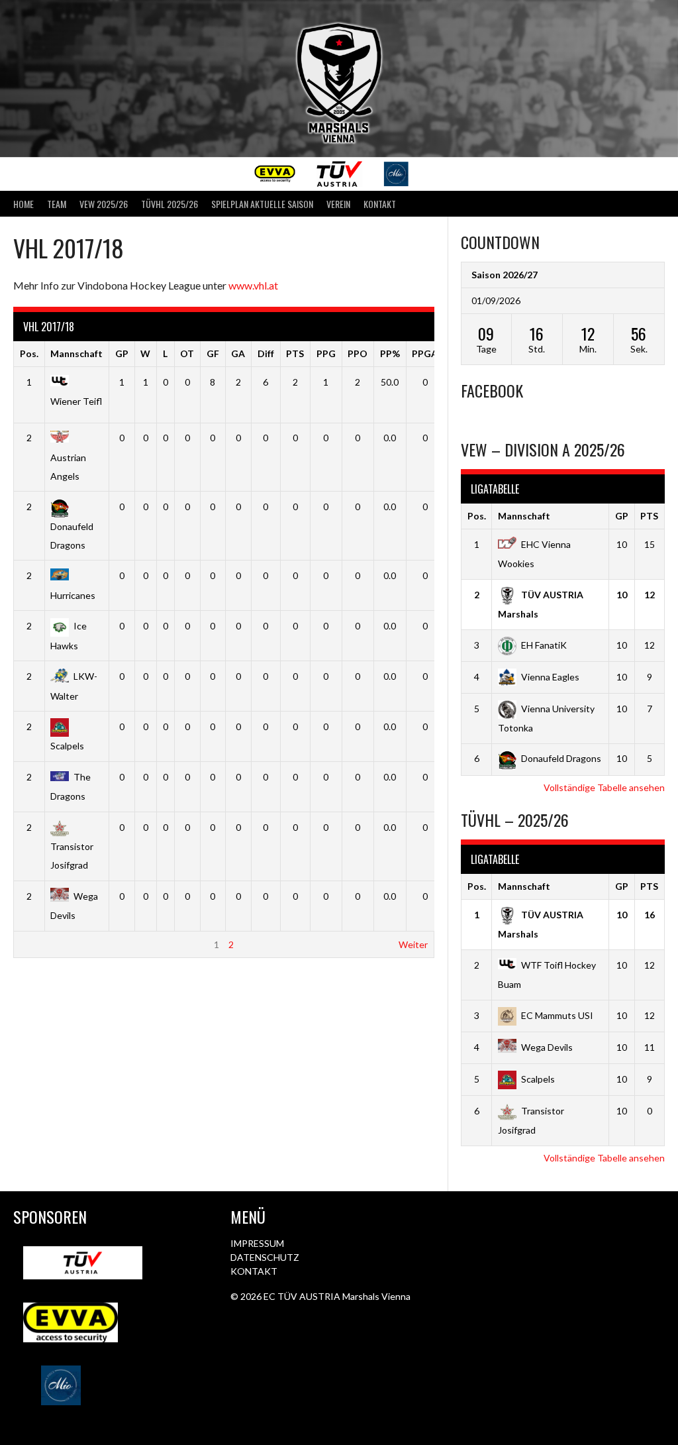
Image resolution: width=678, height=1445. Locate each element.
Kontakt (379, 204)
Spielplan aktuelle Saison (262, 204)
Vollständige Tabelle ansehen (604, 787)
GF (213, 353)
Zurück (34, 944)
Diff (266, 353)
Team (56, 204)
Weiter (413, 944)
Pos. (29, 353)
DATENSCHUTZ (264, 1257)
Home (23, 204)
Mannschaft (76, 353)
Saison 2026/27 (504, 274)
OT (187, 353)
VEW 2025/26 (103, 204)
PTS (295, 353)
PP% (390, 353)
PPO (357, 353)
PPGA (425, 353)
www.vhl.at (253, 285)
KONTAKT (253, 1271)
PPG (326, 353)
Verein (338, 204)
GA (238, 353)
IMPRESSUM (257, 1243)
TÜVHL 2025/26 (169, 204)
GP (121, 353)
